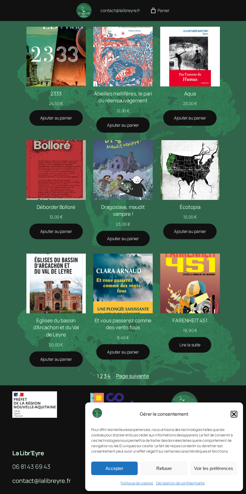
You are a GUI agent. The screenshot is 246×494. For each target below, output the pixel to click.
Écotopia (190, 206)
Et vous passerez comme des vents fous (123, 324)
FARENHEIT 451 (190, 320)
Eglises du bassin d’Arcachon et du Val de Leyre (56, 327)
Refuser (164, 468)
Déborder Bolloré (56, 206)
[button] (234, 414)
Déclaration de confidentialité (180, 483)
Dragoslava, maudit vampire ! (123, 210)
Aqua (190, 93)
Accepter (114, 468)
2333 (56, 93)
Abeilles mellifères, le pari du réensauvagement (123, 97)
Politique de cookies (137, 483)
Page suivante (132, 375)
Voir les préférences (213, 468)
